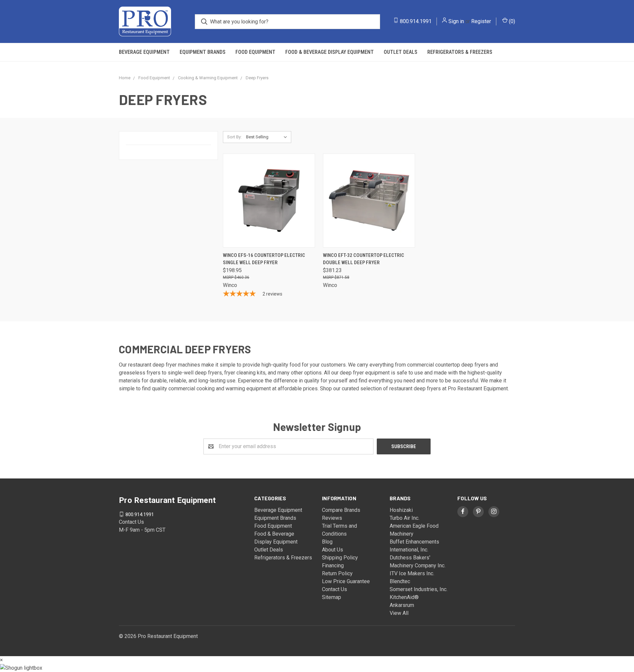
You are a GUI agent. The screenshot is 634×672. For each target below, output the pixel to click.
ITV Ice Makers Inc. (412, 573)
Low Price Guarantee (346, 581)
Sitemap (331, 597)
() (511, 21)
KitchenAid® (404, 597)
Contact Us (334, 589)
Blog (327, 542)
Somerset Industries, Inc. (418, 589)
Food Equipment (255, 52)
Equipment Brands (203, 52)
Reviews (332, 518)
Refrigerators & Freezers (459, 52)
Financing (333, 565)
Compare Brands (341, 510)
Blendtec (400, 581)
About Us (332, 550)
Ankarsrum (402, 605)
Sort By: (234, 136)
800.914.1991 (416, 21)
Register (481, 21)
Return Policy (337, 573)
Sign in (456, 21)
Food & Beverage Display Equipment (329, 52)
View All (399, 613)
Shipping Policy (340, 557)
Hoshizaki (401, 510)
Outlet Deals (400, 52)
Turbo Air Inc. (404, 518)
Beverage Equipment (144, 52)
